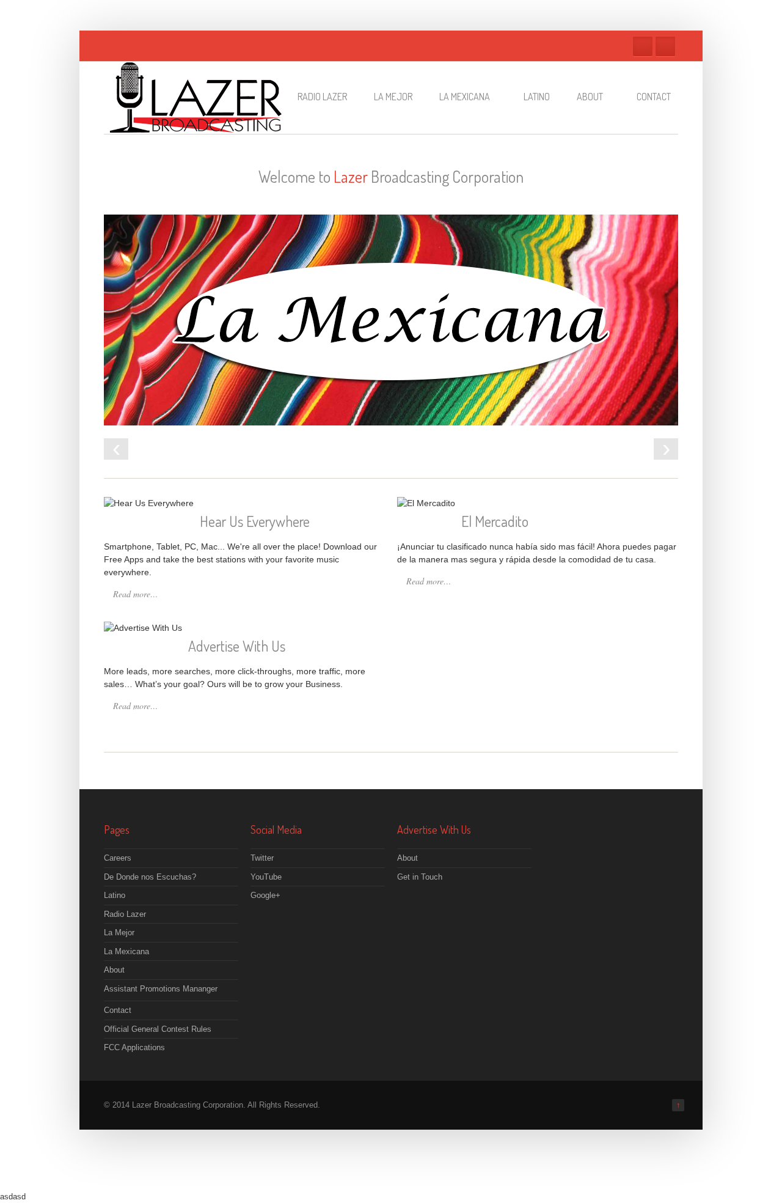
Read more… (135, 594)
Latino (537, 96)
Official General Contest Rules (157, 1029)
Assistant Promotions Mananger (160, 988)
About (590, 96)
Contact (654, 96)
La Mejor (393, 96)
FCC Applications (134, 1047)
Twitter (642, 46)
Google (665, 46)
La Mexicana (464, 96)
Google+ (265, 895)
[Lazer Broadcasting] (195, 126)
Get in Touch (419, 876)
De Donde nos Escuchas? (150, 876)
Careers (117, 858)
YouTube (266, 876)
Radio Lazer (322, 96)
